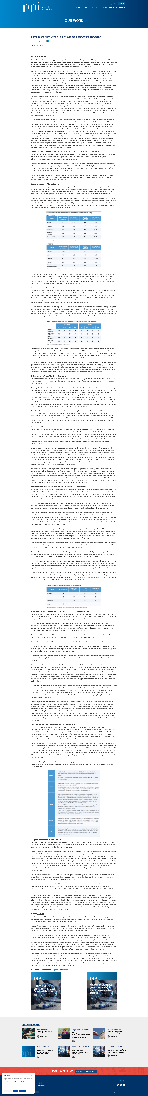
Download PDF (36, 45)
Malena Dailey (53, 41)
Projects (103, 8)
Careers (35, 1092)
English (54, 970)
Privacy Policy (109, 1092)
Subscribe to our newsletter (85, 1071)
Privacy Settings (120, 1092)
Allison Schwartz (79, 1057)
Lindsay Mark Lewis (44, 1057)
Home (78, 8)
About (85, 8)
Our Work (113, 8)
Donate (121, 3)
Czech (65, 970)
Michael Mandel (43, 1036)
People (94, 8)
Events (122, 8)
